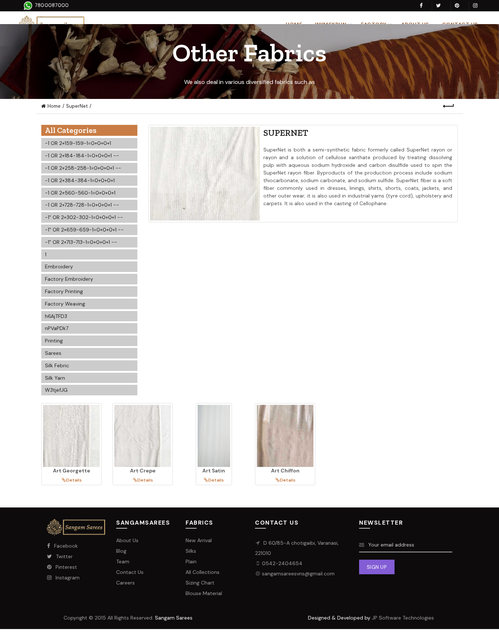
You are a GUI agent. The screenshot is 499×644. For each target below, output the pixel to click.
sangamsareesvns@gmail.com (298, 573)
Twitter (64, 556)
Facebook (66, 546)
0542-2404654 (282, 563)
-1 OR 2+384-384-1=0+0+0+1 (80, 180)
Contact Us (130, 572)
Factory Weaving (65, 303)
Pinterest (66, 567)
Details (74, 480)
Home (54, 106)
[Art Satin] (214, 436)
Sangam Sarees (174, 617)
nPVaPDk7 (56, 328)
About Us (127, 540)
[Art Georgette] (71, 436)
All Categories (70, 130)
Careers (125, 582)
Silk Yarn (55, 378)
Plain (191, 561)
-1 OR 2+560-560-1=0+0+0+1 (80, 192)
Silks (191, 551)
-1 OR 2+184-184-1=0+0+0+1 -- (82, 155)
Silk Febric (57, 365)
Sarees (53, 353)
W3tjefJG (56, 390)
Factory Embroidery (69, 279)
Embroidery (59, 266)
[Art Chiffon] (285, 436)
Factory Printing (64, 291)
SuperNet (77, 106)
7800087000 (51, 5)
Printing (54, 340)
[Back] (448, 106)
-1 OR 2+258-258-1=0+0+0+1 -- (83, 168)
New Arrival (199, 540)
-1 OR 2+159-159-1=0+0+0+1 (78, 143)
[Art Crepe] (142, 436)
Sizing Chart (200, 582)
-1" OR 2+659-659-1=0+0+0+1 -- (84, 229)
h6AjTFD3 (56, 316)
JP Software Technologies (403, 617)
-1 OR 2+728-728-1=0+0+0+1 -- (82, 205)
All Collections (203, 572)
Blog (121, 551)
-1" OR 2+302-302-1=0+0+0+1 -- (84, 217)
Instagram (68, 577)
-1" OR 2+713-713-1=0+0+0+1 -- (81, 242)
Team (122, 561)
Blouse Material (204, 593)
